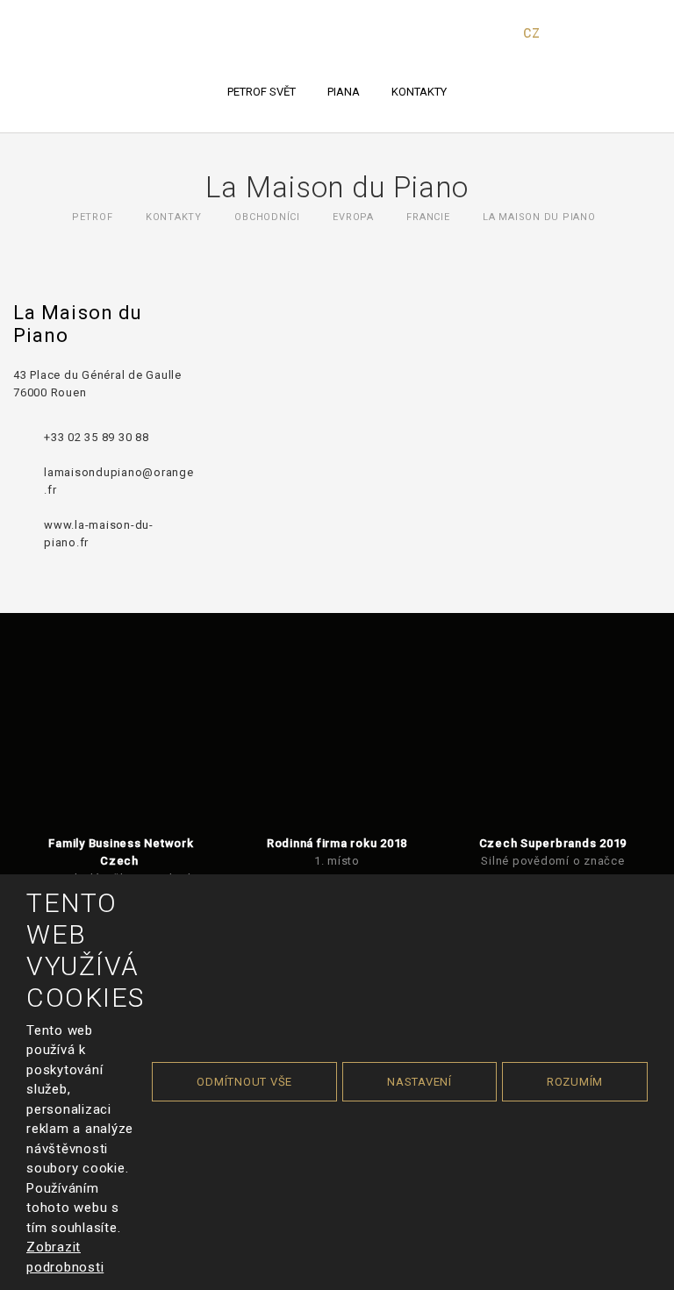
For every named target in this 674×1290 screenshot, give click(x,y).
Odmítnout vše (244, 1081)
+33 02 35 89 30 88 (96, 437)
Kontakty (419, 91)
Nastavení (419, 1081)
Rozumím (575, 1081)
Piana (343, 91)
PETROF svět (261, 91)
